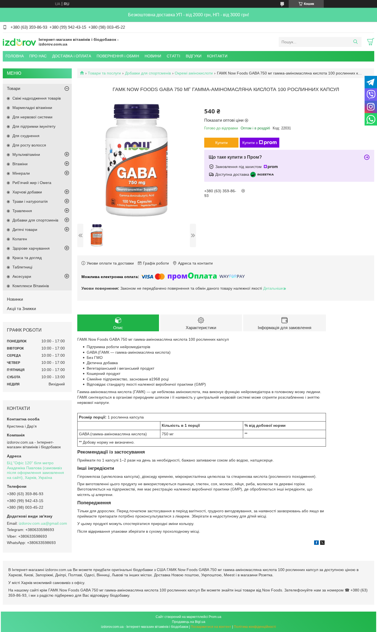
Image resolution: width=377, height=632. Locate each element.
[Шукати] (355, 42)
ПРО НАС (38, 56)
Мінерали (21, 173)
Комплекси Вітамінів (30, 286)
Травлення (22, 211)
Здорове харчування (31, 248)
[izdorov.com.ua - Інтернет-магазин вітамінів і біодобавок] (19, 41)
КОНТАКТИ (217, 56)
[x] (322, 543)
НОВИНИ (153, 56)
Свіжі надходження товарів (36, 98)
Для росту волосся (29, 145)
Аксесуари (21, 276)
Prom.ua (215, 617)
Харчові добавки (27, 192)
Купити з (249, 142)
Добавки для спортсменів (148, 73)
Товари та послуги (104, 73)
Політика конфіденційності (255, 627)
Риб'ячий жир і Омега (31, 182)
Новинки (15, 299)
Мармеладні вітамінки (32, 107)
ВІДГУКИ (193, 56)
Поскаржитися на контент (211, 627)
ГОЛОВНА (15, 56)
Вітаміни (20, 164)
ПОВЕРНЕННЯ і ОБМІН (118, 56)
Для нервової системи (32, 117)
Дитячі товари (24, 229)
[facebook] (316, 543)
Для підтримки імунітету (33, 126)
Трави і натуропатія (30, 201)
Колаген (19, 239)
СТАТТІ (173, 56)
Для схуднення (25, 136)
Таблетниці (22, 267)
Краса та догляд (27, 257)
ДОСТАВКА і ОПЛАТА (71, 56)
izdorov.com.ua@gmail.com (43, 523)
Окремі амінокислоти (194, 73)
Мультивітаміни (26, 154)
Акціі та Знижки (21, 308)
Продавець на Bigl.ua (188, 622)
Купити (221, 142)
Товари (13, 88)
